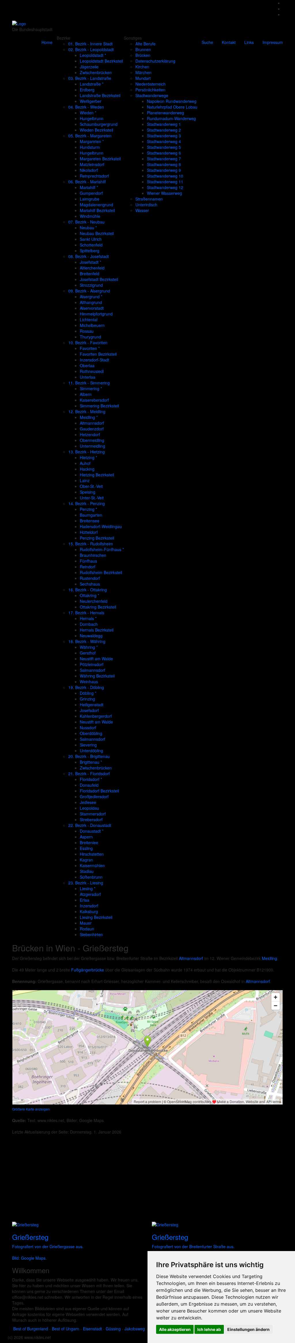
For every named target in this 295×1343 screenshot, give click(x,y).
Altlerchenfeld (92, 268)
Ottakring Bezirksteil (98, 607)
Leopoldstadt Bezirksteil (101, 61)
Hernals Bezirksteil (97, 630)
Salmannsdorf (92, 670)
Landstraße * (91, 84)
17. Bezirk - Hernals (86, 612)
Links (249, 42)
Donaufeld (89, 785)
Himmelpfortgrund (96, 314)
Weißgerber (90, 101)
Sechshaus (90, 584)
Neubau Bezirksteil (97, 233)
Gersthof (88, 653)
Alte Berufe (145, 44)
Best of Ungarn (65, 1329)
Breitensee (89, 521)
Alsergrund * (91, 296)
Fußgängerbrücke (87, 970)
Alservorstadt (92, 308)
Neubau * (88, 227)
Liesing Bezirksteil (96, 917)
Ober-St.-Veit (91, 486)
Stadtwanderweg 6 (164, 153)
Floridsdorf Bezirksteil (99, 791)
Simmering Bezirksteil (99, 406)
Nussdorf (88, 727)
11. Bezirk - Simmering (89, 383)
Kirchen (142, 67)
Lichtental (88, 319)
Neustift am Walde (96, 658)
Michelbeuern (92, 325)
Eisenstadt (92, 1329)
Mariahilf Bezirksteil (97, 210)
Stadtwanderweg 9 (164, 170)
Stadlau (87, 871)
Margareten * (92, 141)
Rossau (87, 331)
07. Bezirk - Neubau (86, 222)
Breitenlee (89, 842)
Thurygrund (90, 337)
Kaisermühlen (92, 865)
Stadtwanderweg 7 (164, 158)
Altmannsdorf (92, 423)
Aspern (86, 837)
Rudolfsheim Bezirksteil (101, 572)
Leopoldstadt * (93, 55)
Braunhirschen (93, 555)
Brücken (142, 55)
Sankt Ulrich (91, 239)
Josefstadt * (90, 262)
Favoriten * (90, 348)
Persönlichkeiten (150, 90)
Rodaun (87, 929)
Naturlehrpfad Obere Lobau (172, 107)
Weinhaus (89, 681)
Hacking (87, 469)
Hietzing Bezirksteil (97, 475)
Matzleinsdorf (92, 164)
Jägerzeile (89, 67)
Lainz (85, 480)
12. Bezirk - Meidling (86, 411)
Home (46, 42)
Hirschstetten (92, 854)
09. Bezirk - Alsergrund (89, 291)
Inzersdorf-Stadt (94, 360)
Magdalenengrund (96, 204)
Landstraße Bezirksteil (100, 95)
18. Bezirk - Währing (86, 641)
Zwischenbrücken (96, 72)
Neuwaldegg (91, 635)
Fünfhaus (88, 561)
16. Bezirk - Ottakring (87, 589)
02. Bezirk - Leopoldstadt (91, 49)
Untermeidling (92, 446)
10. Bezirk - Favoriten (87, 342)
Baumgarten (91, 515)
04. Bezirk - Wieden (86, 107)
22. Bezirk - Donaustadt (89, 825)
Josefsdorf (89, 710)
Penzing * (88, 509)
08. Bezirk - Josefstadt (88, 256)
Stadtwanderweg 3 (164, 135)
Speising (87, 492)
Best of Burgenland (30, 1329)
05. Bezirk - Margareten (89, 135)
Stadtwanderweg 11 (165, 181)
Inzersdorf (89, 906)
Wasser (142, 210)
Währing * (89, 647)
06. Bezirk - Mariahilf (87, 181)
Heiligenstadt (91, 704)
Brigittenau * (91, 762)
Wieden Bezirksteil (96, 130)
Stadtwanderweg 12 (165, 187)
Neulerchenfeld (93, 601)
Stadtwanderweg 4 (164, 141)
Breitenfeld (89, 273)
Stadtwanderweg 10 (165, 176)
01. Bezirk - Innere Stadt (90, 44)
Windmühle (90, 216)
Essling (86, 848)
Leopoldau (89, 808)
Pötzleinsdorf (91, 664)
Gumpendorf (91, 193)
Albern (86, 394)
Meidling (269, 958)
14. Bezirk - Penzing (86, 503)
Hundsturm (90, 147)
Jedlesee (88, 802)
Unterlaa (87, 377)
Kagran (86, 860)
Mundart (143, 78)
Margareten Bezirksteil (100, 158)
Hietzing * (88, 457)
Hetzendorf (90, 434)
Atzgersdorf (90, 894)
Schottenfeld (91, 245)
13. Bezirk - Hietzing (86, 452)
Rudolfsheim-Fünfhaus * (102, 549)
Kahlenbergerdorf (96, 716)
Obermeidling (92, 440)
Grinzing (87, 699)
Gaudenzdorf (92, 429)
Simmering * (91, 388)
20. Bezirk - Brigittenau (89, 756)
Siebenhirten (91, 934)
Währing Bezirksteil (97, 676)
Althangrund (91, 302)
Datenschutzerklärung (155, 61)
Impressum (272, 42)
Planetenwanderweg (165, 113)
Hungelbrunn (91, 118)
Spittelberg (89, 250)
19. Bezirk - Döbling (86, 687)
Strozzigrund (91, 285)
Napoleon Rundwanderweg (171, 101)
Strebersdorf (91, 819)
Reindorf (87, 566)
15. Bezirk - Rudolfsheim (90, 544)
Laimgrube (89, 199)
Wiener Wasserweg (164, 193)
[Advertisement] (147, 1180)
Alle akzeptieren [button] (175, 1329)
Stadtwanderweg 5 (164, 147)
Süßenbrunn (91, 877)
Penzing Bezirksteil (97, 538)
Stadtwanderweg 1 (164, 124)
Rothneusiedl (92, 371)
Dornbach (89, 624)
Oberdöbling (91, 733)
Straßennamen (149, 199)
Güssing (113, 1329)
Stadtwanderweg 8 (164, 164)
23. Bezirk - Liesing (85, 883)
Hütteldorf (89, 532)
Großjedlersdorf (94, 796)
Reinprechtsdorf (94, 176)
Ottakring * (89, 595)
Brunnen (143, 49)
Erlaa (84, 900)
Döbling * (88, 693)
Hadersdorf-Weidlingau (101, 526)
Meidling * (89, 417)
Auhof (85, 463)
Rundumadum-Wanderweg (171, 118)
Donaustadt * (91, 831)
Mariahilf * (89, 187)
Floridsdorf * (91, 779)
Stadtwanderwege (151, 95)
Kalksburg (89, 911)
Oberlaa (87, 365)
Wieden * (88, 113)
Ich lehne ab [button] (209, 1329)
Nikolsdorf (89, 170)
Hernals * (88, 618)
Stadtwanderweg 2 (164, 130)
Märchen (143, 72)
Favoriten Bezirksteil (98, 354)
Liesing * (87, 888)
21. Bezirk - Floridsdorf (89, 773)
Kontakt (229, 42)
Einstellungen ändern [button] (248, 1329)
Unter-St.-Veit (92, 498)
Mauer (86, 923)
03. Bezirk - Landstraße (89, 78)
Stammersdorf (93, 814)
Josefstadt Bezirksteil (99, 279)
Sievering (88, 745)
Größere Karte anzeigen (31, 1109)
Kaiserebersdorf (94, 400)
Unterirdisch (146, 204)
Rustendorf (90, 578)
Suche (207, 42)
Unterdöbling (91, 750)
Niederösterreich (150, 84)
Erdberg (87, 90)
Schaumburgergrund (99, 124)
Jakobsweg (134, 1329)
